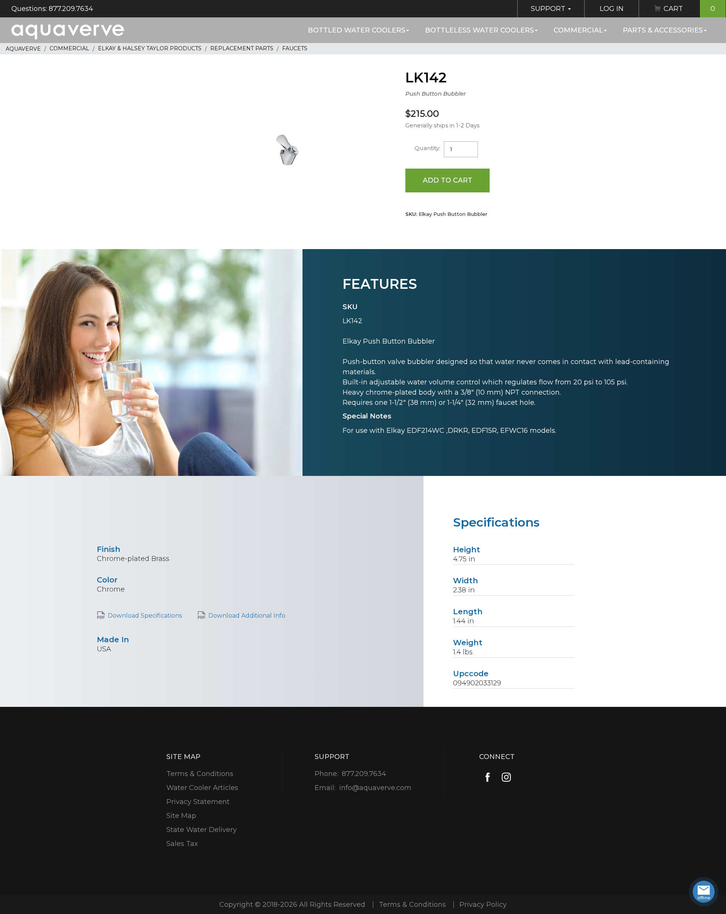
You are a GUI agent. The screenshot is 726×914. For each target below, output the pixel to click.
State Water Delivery (201, 830)
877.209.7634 (364, 774)
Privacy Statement (198, 802)
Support (549, 9)
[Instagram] (506, 777)
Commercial (578, 30)
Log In (612, 9)
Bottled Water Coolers (356, 30)
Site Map (181, 816)
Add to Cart (447, 180)
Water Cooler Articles (202, 788)
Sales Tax (182, 844)
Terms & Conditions (199, 774)
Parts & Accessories (663, 30)
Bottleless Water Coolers (479, 30)
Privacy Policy (483, 904)
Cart (689, 9)
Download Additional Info (246, 615)
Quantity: (427, 148)
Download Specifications (145, 615)
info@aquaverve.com (375, 788)
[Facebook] (487, 777)
